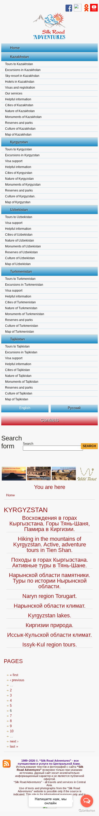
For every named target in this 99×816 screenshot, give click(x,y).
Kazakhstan (19, 57)
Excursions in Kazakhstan (23, 70)
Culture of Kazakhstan (20, 128)
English (24, 408)
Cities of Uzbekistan (18, 234)
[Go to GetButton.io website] (87, 810)
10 (11, 731)
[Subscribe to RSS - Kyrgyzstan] (7, 764)
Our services (13, 93)
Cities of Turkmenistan (20, 302)
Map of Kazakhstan (18, 134)
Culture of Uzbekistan (20, 258)
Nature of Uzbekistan (19, 240)
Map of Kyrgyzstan (17, 202)
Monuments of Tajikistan (21, 381)
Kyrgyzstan (19, 142)
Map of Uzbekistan (18, 264)
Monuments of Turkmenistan (24, 314)
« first (14, 675)
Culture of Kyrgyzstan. (20, 196)
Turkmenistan (21, 271)
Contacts (50, 420)
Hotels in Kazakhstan (19, 81)
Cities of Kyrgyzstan (18, 173)
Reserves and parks (19, 123)
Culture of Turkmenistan (21, 326)
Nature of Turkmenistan (21, 308)
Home (15, 48)
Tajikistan (17, 339)
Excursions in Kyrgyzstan (22, 155)
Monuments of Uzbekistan (23, 246)
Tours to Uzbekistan (18, 217)
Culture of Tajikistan (18, 393)
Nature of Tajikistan (18, 376)
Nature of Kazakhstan (20, 111)
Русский (74, 408)
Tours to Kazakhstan (19, 64)
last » (14, 746)
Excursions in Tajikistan (21, 352)
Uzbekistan (19, 210)
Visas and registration (20, 87)
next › (14, 741)
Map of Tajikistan (16, 399)
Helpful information (18, 99)
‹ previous (17, 680)
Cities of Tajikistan (17, 370)
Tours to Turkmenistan (20, 279)
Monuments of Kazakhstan (23, 117)
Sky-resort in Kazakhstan (22, 76)
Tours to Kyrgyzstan (18, 149)
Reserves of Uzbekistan (21, 252)
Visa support (13, 161)
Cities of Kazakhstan (19, 105)
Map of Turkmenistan (19, 331)
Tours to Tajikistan (17, 346)
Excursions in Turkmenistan (24, 284)
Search (28, 444)
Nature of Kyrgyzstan (19, 179)
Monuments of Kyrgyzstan (23, 184)
